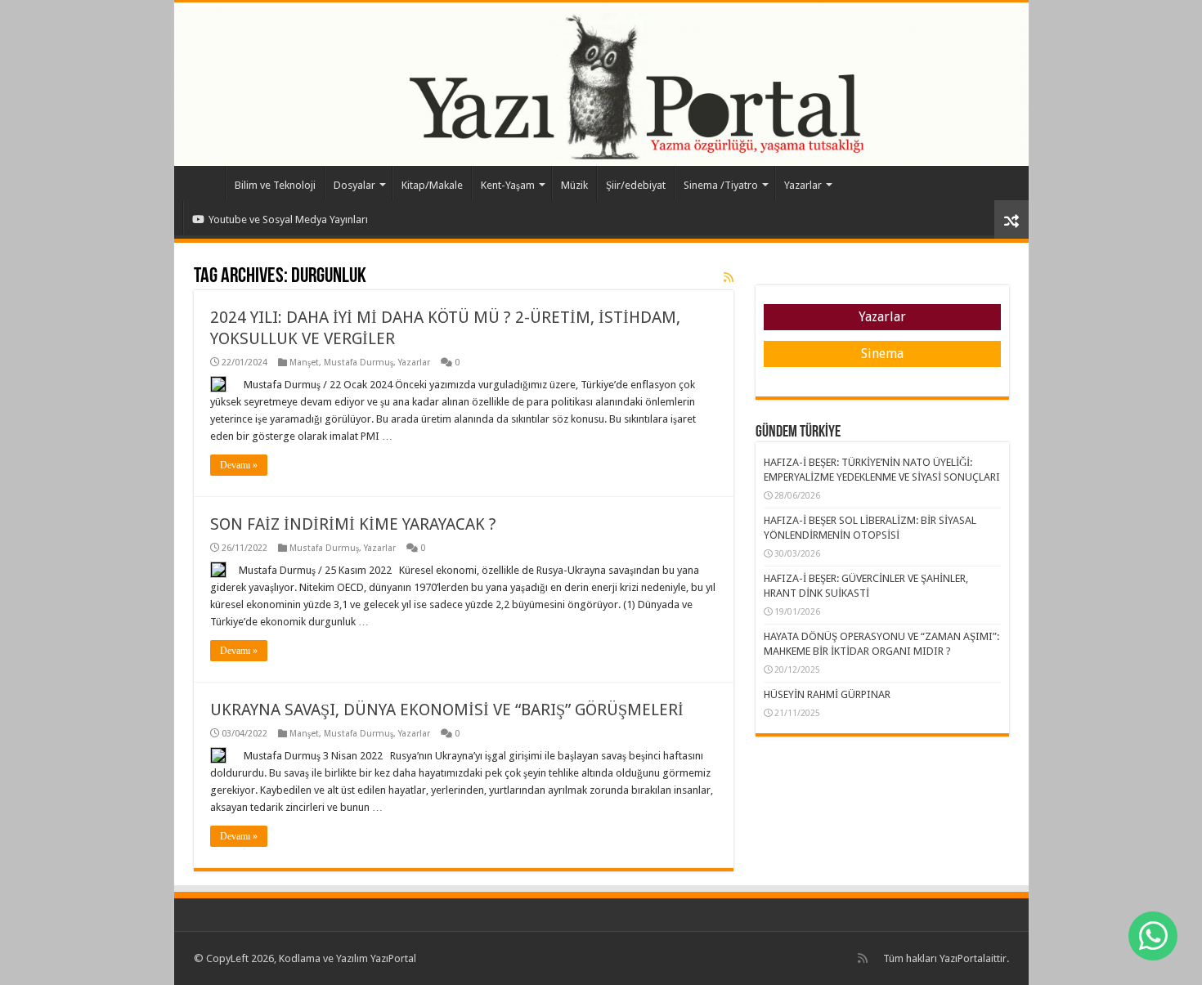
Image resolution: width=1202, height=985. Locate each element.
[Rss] (862, 958)
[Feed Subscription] (728, 277)
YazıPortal (962, 958)
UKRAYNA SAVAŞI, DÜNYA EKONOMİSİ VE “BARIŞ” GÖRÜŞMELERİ (447, 709)
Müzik (574, 185)
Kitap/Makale (432, 185)
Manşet (304, 362)
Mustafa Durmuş (358, 362)
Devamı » (239, 465)
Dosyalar (354, 185)
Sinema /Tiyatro (721, 185)
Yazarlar (803, 185)
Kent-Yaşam (508, 185)
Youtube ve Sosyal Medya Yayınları (288, 219)
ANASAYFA (203, 183)
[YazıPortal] (601, 84)
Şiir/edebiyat (636, 185)
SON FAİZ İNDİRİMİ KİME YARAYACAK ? (353, 524)
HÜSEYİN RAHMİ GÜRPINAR (827, 694)
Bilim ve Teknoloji (275, 185)
